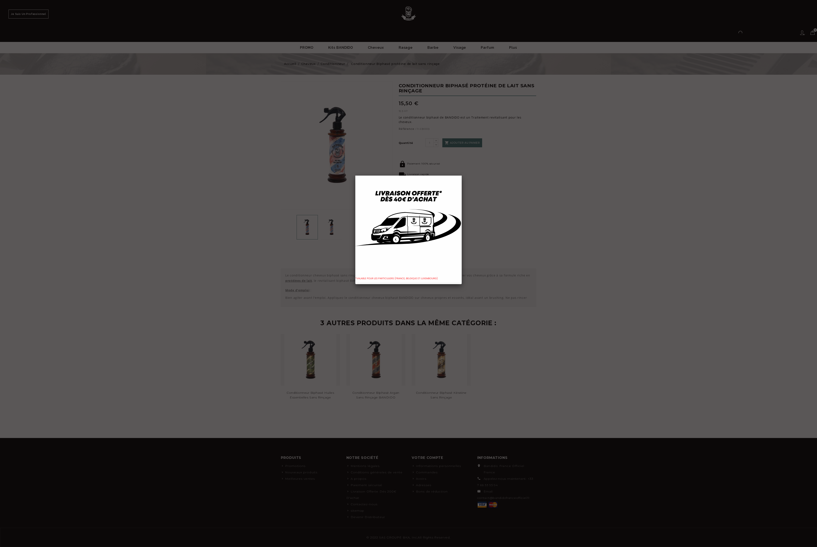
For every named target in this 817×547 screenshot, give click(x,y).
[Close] (462, 175)
